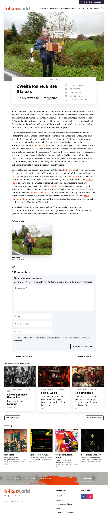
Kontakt (82, 8)
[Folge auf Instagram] (90, 496)
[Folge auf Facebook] (84, 496)
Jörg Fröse (74, 176)
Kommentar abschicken (82, 346)
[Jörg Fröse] (32, 254)
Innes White (51, 186)
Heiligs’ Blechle (84, 392)
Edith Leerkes (69, 170)
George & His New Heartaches (17, 396)
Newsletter (65, 8)
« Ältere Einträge (12, 418)
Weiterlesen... (12, 407)
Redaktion (54, 8)
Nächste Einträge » (94, 418)
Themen (43, 8)
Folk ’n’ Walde (49, 392)
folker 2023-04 (76, 89)
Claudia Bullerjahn (42, 145)
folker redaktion (77, 85)
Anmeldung (87, 478)
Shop (73, 8)
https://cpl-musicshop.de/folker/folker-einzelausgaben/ (15, 462)
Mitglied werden (92, 8)
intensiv (54, 79)
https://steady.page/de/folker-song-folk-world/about (66, 464)
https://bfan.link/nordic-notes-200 (91, 461)
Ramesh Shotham (38, 192)
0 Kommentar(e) (76, 92)
